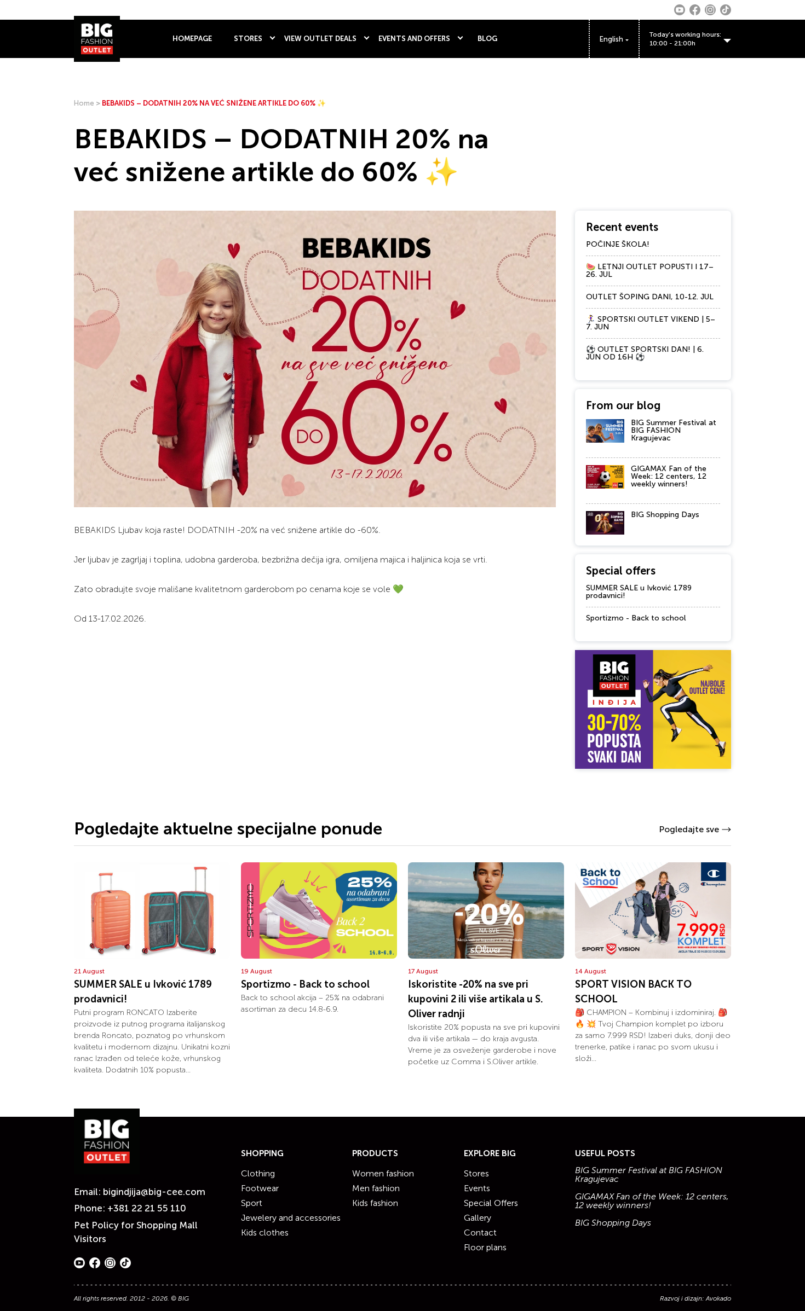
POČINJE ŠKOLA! (617, 244)
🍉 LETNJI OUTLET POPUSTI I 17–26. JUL (650, 270)
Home (84, 103)
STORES (248, 38)
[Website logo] (97, 39)
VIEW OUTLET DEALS (320, 38)
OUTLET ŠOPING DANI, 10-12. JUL (650, 296)
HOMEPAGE (192, 38)
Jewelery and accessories (291, 1218)
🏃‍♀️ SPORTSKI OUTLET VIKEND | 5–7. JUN (650, 323)
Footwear (260, 1188)
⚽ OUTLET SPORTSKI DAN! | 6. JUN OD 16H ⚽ (645, 353)
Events (477, 1188)
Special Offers (491, 1203)
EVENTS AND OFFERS (414, 38)
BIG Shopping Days (665, 514)
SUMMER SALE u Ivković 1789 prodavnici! (639, 591)
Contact (480, 1232)
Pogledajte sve (689, 829)
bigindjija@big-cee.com (154, 1191)
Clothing (258, 1173)
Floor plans (485, 1247)
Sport (251, 1203)
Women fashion (383, 1173)
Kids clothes (265, 1232)
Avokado (718, 1298)
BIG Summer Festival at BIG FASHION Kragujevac (673, 430)
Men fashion (376, 1188)
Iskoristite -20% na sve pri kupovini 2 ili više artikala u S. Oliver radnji (475, 999)
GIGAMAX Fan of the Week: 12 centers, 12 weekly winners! (668, 476)
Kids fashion (375, 1203)
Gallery (477, 1218)
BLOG (487, 38)
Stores (476, 1173)
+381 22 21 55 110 (146, 1208)
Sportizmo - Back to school (636, 618)
